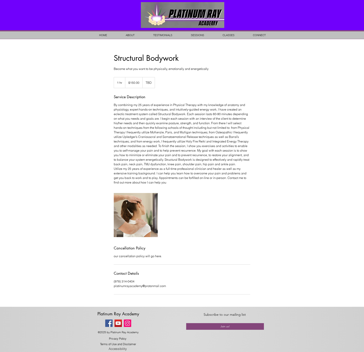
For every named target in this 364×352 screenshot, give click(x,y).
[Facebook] (109, 323)
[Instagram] (127, 323)
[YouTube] (118, 323)
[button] (130, 35)
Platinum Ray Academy (118, 313)
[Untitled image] (136, 215)
